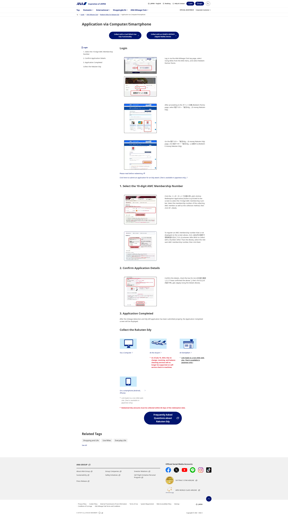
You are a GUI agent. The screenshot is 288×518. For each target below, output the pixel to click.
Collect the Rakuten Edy (92, 66)
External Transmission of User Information (113, 504)
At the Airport (155, 353)
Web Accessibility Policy (164, 504)
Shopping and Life (91, 440)
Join (191, 4)
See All (84, 445)
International (102, 10)
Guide (82, 15)
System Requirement (147, 504)
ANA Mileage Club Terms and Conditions (107, 506)
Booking (168, 4)
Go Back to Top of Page (209, 499)
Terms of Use (134, 504)
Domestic (87, 10)
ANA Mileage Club (139, 10)
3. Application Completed (92, 62)
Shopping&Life (119, 10)
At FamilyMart (185, 353)
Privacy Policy (82, 504)
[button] (208, 3)
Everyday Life (120, 440)
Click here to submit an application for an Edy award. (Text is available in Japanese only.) (153, 178)
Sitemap (176, 504)
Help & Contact (180, 4)
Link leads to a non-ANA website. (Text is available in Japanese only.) (193, 360)
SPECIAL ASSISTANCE (187, 10)
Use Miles (107, 440)
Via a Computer (125, 353)
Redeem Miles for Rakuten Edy (109, 15)
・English (155, 4)
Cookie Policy (93, 504)
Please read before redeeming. (131, 173)
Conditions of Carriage (85, 506)
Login (200, 4)
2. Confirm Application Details (94, 58)
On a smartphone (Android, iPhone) (130, 391)
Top (78, 10)
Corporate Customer (202, 10)
